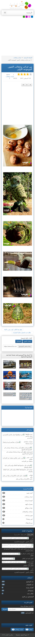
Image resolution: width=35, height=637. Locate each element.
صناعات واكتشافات (18, 511)
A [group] (26, 84)
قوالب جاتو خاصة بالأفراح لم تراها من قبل (24, 477)
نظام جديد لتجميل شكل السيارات (22, 332)
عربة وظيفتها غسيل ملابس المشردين (29, 436)
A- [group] (30, 84)
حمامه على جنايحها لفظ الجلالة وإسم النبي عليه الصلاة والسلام (18, 470)
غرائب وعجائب (17, 57)
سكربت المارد (9, 635)
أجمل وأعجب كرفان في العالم (26, 554)
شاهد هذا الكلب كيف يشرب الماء (13, 329)
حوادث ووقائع (18, 508)
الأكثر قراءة (30, 534)
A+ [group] (23, 84)
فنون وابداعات (18, 515)
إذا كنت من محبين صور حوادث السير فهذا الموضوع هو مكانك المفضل (18, 549)
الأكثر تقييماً (17, 534)
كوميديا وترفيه (18, 500)
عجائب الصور (27, 341)
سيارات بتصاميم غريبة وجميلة (28, 442)
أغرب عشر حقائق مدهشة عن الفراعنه (27, 459)
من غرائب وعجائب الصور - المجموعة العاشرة (23, 570)
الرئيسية (29, 13)
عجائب (29, 629)
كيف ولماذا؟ (18, 519)
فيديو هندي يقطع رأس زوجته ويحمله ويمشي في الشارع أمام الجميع (19, 452)
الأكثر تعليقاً (23, 534)
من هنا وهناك (18, 523)
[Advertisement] (17, 36)
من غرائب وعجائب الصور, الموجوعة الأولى (20, 67)
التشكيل (19, 341)
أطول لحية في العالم (27, 558)
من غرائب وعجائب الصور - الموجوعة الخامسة (23, 539)
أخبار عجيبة (18, 493)
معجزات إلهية (18, 504)
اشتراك (5, 609)
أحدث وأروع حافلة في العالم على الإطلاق (28, 563)
